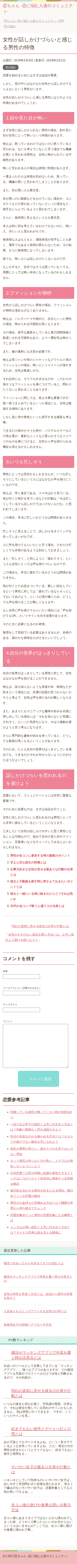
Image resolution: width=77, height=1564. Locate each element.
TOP (37, 21)
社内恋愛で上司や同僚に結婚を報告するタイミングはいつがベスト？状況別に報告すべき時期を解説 (41, 1178)
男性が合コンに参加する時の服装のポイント (40, 855)
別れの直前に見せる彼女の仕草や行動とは (40, 926)
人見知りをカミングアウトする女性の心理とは (35, 1311)
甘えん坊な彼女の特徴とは (28, 862)
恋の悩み (10, 67)
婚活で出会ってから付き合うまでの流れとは (34, 1263)
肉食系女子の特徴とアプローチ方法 (28, 1324)
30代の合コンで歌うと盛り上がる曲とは (37, 905)
